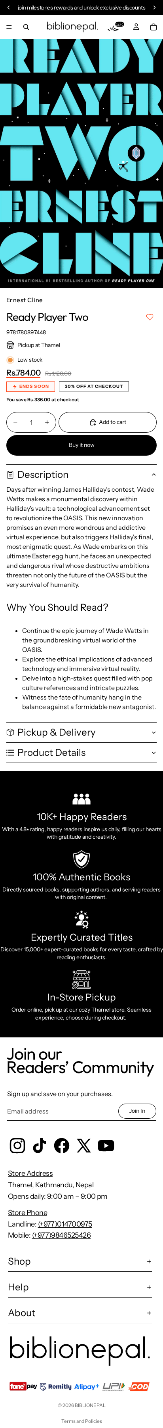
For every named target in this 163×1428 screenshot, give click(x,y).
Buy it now (82, 445)
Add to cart (112, 422)
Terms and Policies (81, 1421)
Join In (137, 1110)
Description (42, 474)
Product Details (51, 752)
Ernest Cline (24, 300)
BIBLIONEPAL (90, 1405)
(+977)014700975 (65, 1224)
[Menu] (9, 27)
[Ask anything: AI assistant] (115, 27)
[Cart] (153, 27)
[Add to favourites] (150, 317)
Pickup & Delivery (56, 732)
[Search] (26, 27)
